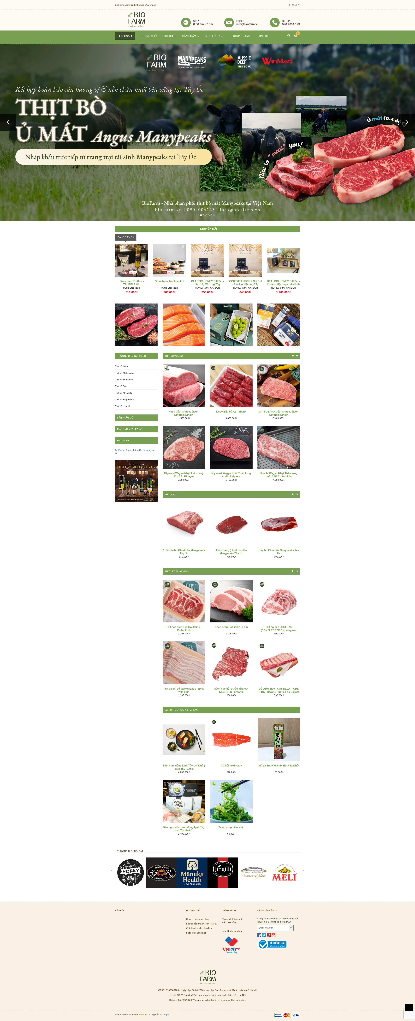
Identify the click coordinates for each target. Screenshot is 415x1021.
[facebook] (259, 935)
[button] (8, 122)
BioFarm (142, 1014)
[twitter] (264, 935)
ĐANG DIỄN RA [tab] (126, 237)
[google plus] (269, 935)
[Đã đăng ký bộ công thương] (272, 940)
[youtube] (273, 935)
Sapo (166, 1014)
